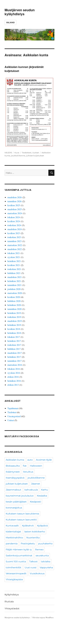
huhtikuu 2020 (14, 300)
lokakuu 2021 (13, 253)
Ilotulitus (28, 471)
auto (30, 459)
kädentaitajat (13, 531)
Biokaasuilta (13, 465)
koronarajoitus (14, 507)
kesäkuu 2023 (13, 233)
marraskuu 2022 (14, 245)
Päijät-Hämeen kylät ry (19, 549)
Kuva (16, 152)
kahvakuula (31, 489)
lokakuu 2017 (13, 336)
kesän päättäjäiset (16, 501)
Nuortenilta (33, 537)
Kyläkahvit (28, 525)
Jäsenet (35, 483)
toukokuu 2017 (14, 344)
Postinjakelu (28, 543)
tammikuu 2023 (14, 241)
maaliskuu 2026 (14, 197)
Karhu (44, 489)
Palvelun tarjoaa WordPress (43, 617)
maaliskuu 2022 (14, 249)
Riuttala (9, 601)
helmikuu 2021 (14, 281)
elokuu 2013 (13, 384)
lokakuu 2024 (13, 217)
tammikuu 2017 (14, 360)
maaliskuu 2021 (14, 277)
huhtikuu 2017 (14, 348)
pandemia (11, 543)
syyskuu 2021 (13, 257)
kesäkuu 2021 (13, 265)
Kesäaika (42, 495)
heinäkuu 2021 (14, 261)
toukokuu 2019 (14, 316)
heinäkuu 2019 (14, 312)
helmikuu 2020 (14, 304)
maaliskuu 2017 (14, 352)
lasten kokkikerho (34, 531)
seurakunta (42, 555)
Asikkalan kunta (15, 459)
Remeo (39, 549)
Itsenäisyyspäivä (15, 477)
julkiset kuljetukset (35, 155)
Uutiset (35, 152)
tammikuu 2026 (14, 201)
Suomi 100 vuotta (16, 561)
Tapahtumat (12, 408)
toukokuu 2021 (14, 269)
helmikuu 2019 (14, 324)
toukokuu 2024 (14, 225)
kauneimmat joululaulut (20, 495)
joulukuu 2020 (14, 288)
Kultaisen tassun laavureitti (21, 519)
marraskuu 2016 (14, 364)
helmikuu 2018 (14, 332)
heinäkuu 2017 (14, 340)
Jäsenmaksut (13, 489)
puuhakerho (45, 543)
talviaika (45, 561)
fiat (25, 465)
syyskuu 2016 (13, 372)
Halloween (36, 465)
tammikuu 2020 (14, 308)
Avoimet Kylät (44, 459)
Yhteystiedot (12, 608)
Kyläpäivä (42, 525)
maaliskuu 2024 (14, 229)
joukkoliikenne (18, 155)
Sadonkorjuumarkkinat (19, 555)
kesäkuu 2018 (13, 328)
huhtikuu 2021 (14, 273)
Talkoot (33, 561)
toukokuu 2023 (14, 237)
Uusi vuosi (30, 567)
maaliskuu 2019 (14, 320)
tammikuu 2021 (14, 285)
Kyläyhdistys (12, 594)
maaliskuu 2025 (14, 209)
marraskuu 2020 (14, 292)
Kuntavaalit (12, 525)
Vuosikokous (37, 573)
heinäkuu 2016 (14, 380)
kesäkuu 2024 (13, 221)
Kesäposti (35, 501)
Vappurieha (46, 567)
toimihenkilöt (13, 567)
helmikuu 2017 (14, 356)
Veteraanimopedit (16, 573)
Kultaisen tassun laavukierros (22, 513)
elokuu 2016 (13, 376)
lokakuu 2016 (13, 368)
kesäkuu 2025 (13, 205)
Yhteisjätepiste (14, 579)
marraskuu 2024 (14, 213)
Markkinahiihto (14, 537)
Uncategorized (14, 416)
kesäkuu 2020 (13, 296)
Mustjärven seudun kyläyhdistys (20, 12)
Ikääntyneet (13, 471)
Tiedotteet (26, 152)
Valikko (10, 22)
